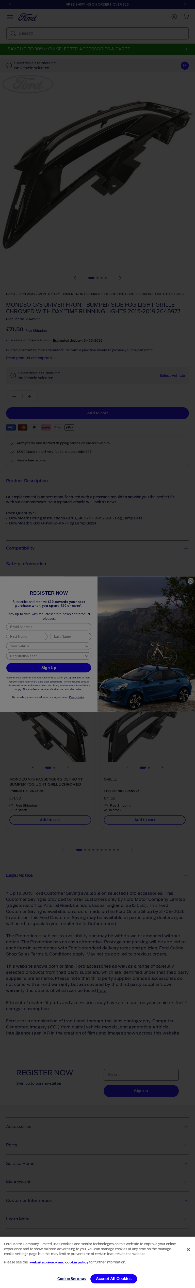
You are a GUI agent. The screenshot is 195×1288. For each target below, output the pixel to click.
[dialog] (97, 1262)
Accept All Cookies (114, 1278)
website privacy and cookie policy (59, 1262)
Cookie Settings (71, 1278)
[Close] (188, 1249)
